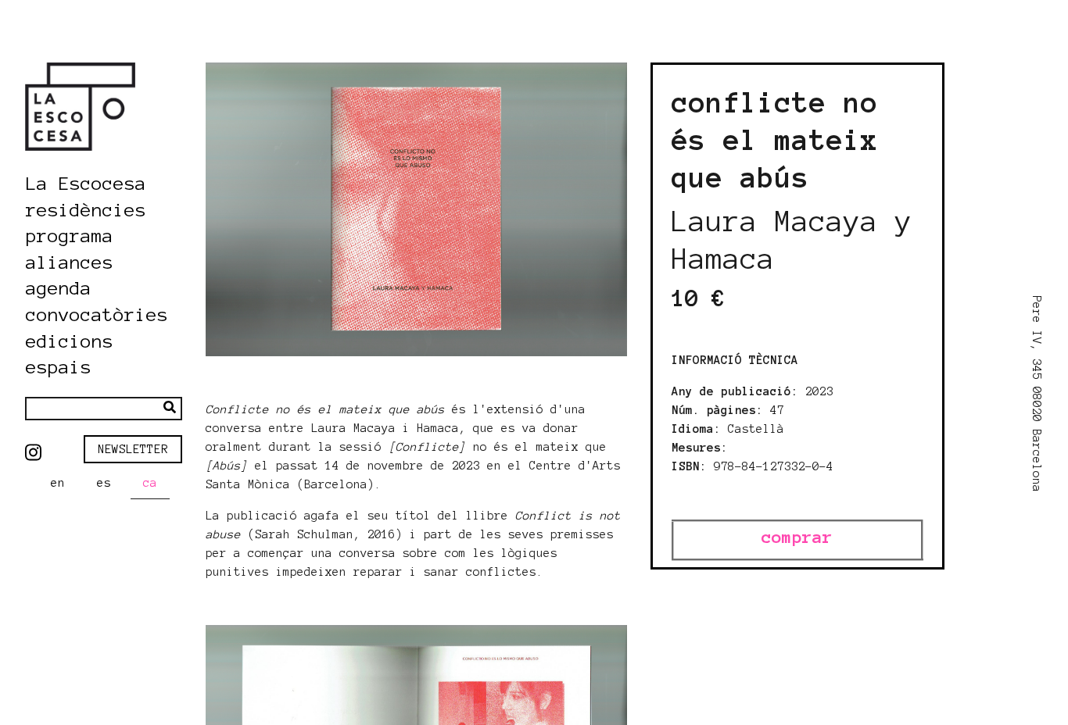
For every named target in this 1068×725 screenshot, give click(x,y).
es (104, 483)
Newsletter (133, 449)
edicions (69, 342)
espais (58, 367)
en (58, 483)
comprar (797, 536)
